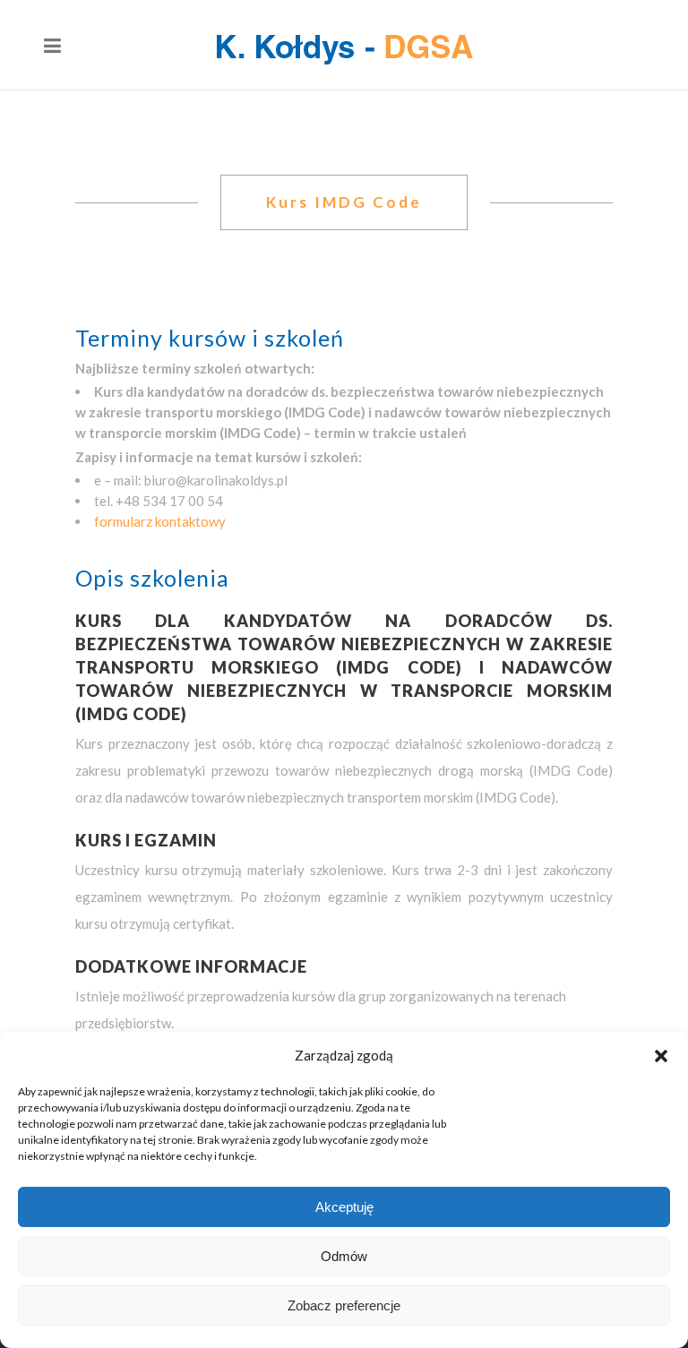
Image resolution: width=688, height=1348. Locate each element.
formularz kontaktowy (160, 521)
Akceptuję (344, 1207)
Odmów (344, 1256)
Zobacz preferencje (344, 1305)
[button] (661, 1056)
